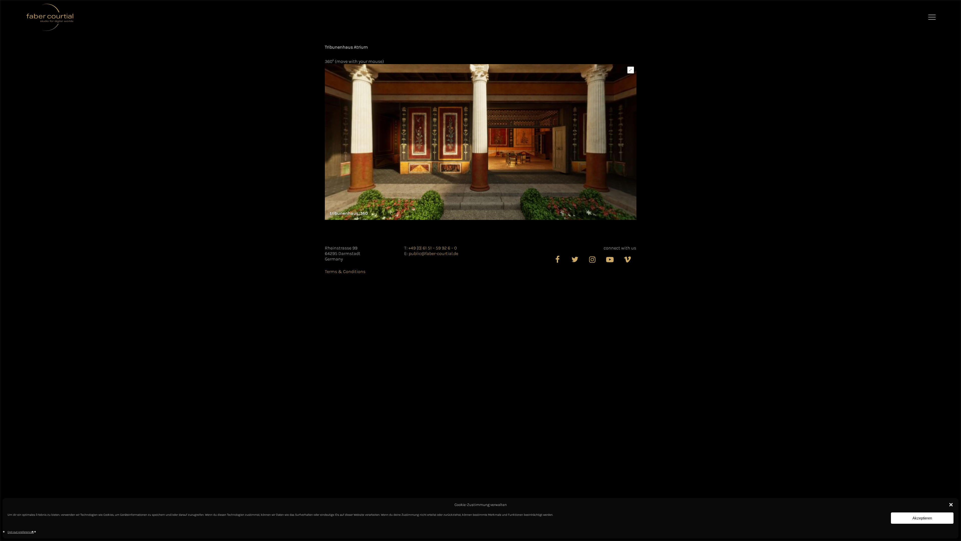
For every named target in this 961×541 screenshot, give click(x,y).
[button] (950, 504)
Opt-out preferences (21, 532)
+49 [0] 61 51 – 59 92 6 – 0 (432, 248)
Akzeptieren (922, 518)
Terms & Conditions (345, 271)
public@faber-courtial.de (433, 253)
